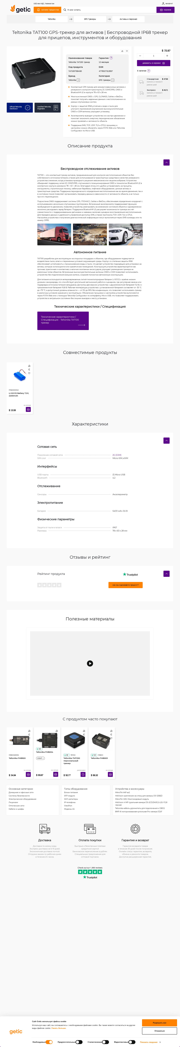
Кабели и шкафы (16, 801)
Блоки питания (71, 785)
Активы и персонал (128, 19)
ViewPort (68, 798)
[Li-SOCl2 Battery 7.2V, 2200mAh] (20, 373)
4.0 (39, 744)
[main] (21, 9)
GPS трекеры (104, 80)
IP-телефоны (70, 795)
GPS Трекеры (90, 19)
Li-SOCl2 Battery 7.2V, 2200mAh (18, 387)
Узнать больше (58, 1028)
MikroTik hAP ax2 (122, 785)
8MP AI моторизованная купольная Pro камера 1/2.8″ (138, 804)
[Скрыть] (166, 162)
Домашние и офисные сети (21, 785)
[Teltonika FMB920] (20, 734)
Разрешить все (159, 1023)
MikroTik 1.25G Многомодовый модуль (132, 791)
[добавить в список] (127, 51)
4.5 (66, 744)
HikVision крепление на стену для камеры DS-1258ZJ (138, 788)
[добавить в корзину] (29, 406)
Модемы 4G (69, 801)
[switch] (79, 1042)
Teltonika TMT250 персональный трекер (74, 748)
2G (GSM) (117, 451)
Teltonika (51, 19)
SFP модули (69, 788)
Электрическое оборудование (22, 791)
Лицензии (13, 795)
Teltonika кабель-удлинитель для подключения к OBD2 (140, 801)
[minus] (140, 55)
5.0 (94, 744)
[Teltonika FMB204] (47, 734)
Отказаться (160, 1031)
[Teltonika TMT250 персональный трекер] (74, 734)
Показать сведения (149, 1042)
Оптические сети (16, 798)
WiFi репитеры (71, 791)
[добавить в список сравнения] (122, 51)
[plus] (167, 55)
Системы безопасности (19, 788)
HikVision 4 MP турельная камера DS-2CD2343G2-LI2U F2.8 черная (141, 796)
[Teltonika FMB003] (102, 734)
